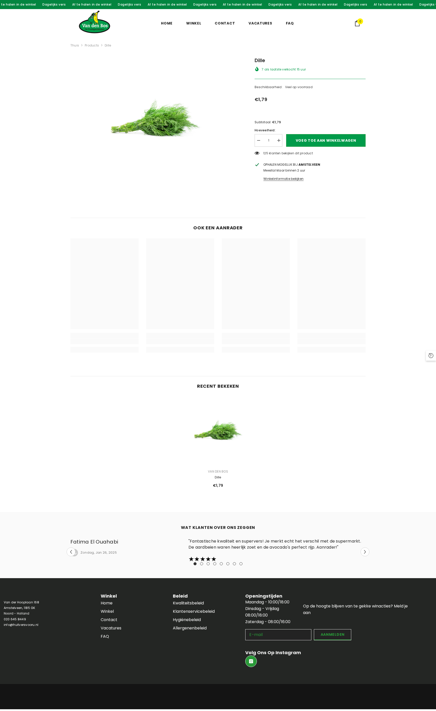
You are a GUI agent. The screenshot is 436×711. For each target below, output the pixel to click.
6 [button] (227, 563)
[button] (71, 552)
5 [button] (221, 563)
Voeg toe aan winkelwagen (326, 140)
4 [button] (214, 563)
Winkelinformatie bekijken (283, 179)
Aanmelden (333, 634)
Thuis (74, 45)
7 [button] (234, 563)
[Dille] (218, 431)
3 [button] (208, 563)
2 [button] (201, 563)
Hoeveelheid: (265, 130)
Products (92, 45)
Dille (218, 477)
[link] (104, 341)
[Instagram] (251, 661)
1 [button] (195, 563)
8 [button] (240, 563)
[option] (155, 120)
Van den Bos (218, 471)
